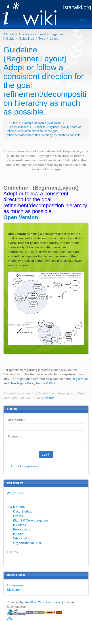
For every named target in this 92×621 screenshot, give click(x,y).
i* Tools (18, 534)
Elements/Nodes (18, 127)
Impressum (15, 585)
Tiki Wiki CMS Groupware (42, 602)
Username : (16, 420)
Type (41, 38)
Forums (12, 552)
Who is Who (21, 538)
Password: (16, 436)
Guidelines (26, 34)
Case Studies (22, 511)
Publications (21, 529)
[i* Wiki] (28, 14)
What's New (15, 493)
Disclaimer (14, 589)
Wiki (10, 618)
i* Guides (19, 525)
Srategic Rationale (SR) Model (42, 123)
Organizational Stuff (27, 543)
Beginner (56, 34)
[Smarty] (53, 612)
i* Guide (9, 34)
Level (42, 34)
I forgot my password (26, 466)
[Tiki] (16, 612)
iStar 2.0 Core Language (30, 520)
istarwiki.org (77, 7)
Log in (82, 20)
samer (49, 398)
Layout (54, 38)
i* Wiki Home (16, 506)
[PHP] (35, 612)
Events (18, 516)
